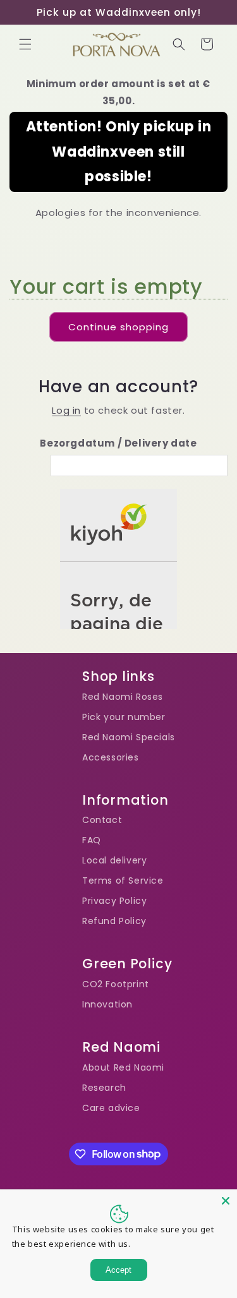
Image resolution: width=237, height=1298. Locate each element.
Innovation (107, 1004)
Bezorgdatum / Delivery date (118, 443)
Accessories (110, 757)
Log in (66, 410)
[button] (25, 44)
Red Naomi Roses (122, 696)
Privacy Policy (114, 900)
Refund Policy (114, 921)
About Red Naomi (123, 1067)
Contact (102, 820)
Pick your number (124, 717)
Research (104, 1087)
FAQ (91, 840)
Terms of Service (123, 880)
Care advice (111, 1108)
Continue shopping (118, 327)
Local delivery (114, 860)
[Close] (225, 1200)
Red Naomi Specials (128, 737)
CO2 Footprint (115, 984)
